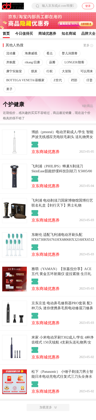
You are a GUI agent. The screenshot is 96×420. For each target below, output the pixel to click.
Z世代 (58, 80)
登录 (88, 6)
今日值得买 (24, 33)
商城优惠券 (47, 33)
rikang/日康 (32, 62)
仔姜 (89, 80)
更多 (86, 45)
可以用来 (86, 71)
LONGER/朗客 (74, 62)
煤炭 (34, 71)
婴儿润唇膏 (69, 53)
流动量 (11, 53)
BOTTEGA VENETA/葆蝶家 (25, 80)
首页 (6, 33)
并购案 (11, 62)
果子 (9, 89)
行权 (49, 71)
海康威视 (31, 53)
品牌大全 (88, 33)
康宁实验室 (14, 71)
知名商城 (69, 33)
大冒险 (66, 71)
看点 (49, 53)
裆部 (74, 80)
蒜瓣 (52, 62)
